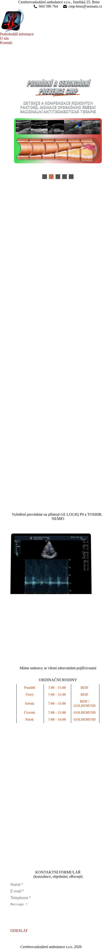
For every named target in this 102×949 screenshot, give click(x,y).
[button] (44, 176)
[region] (51, 558)
